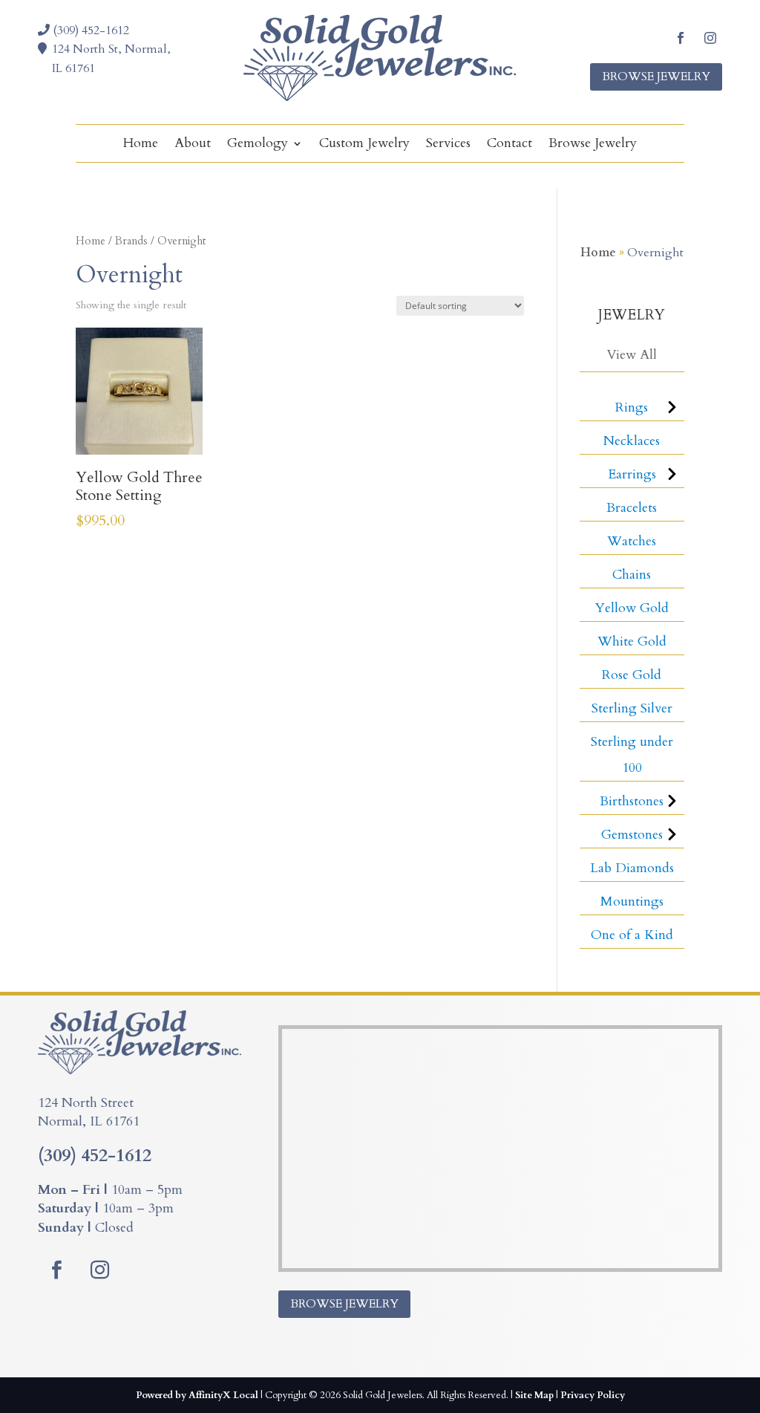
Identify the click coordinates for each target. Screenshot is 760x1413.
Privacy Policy (592, 1395)
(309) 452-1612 (89, 30)
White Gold (631, 641)
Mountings (632, 901)
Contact (509, 145)
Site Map (534, 1395)
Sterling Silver (632, 708)
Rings (631, 407)
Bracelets (631, 507)
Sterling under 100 (632, 755)
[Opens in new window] (680, 38)
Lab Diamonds (632, 868)
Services (448, 145)
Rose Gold (631, 675)
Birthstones (632, 801)
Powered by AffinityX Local (197, 1395)
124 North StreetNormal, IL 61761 (89, 1112)
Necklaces (631, 441)
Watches (631, 541)
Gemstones (632, 834)
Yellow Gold (632, 608)
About (192, 145)
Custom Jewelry (364, 145)
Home (140, 145)
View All (631, 354)
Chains (631, 574)
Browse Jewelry (656, 76)
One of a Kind (632, 935)
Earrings (632, 474)
